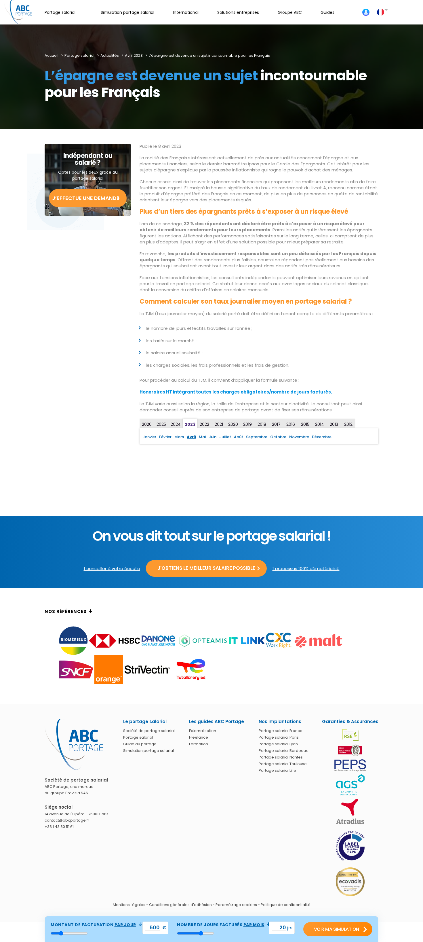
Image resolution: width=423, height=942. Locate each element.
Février (165, 437)
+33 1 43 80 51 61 (59, 826)
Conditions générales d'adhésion (180, 904)
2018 (262, 424)
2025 (161, 424)
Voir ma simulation (336, 929)
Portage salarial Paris (279, 737)
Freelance (198, 737)
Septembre (256, 437)
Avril (191, 437)
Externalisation (202, 730)
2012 (348, 424)
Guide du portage (140, 744)
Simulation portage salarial (148, 750)
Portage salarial (138, 737)
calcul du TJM (192, 380)
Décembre (321, 437)
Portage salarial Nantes (281, 757)
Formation (198, 744)
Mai (202, 437)
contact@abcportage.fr (67, 820)
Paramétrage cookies (236, 904)
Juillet (225, 437)
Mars (179, 437)
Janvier (149, 437)
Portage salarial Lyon (278, 744)
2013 (334, 424)
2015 (305, 424)
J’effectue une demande (85, 198)
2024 (176, 424)
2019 (247, 424)
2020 (233, 424)
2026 (147, 424)
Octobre (278, 437)
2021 (219, 424)
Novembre (299, 437)
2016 (290, 424)
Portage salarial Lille (277, 770)
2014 (319, 424)
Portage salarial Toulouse (283, 764)
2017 (276, 424)
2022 (204, 424)
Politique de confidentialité (285, 904)
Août (238, 437)
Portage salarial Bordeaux (283, 750)
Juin (212, 437)
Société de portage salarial (149, 730)
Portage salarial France (280, 730)
